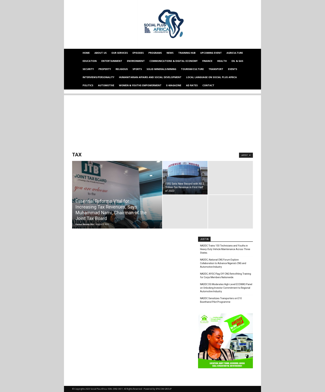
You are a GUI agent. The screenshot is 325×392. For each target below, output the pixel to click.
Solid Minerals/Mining (161, 69)
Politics (88, 85)
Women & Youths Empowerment (140, 85)
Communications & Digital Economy (173, 61)
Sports (137, 69)
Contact (208, 85)
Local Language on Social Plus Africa (211, 77)
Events (232, 69)
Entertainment (111, 61)
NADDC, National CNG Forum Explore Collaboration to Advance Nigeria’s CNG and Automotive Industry (223, 263)
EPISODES (138, 52)
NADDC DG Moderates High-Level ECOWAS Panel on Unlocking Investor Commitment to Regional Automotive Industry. (226, 288)
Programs (155, 52)
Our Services (119, 52)
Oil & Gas (237, 61)
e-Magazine (173, 85)
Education (90, 61)
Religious (122, 69)
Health (222, 61)
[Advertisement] (162, 119)
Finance (207, 61)
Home (86, 52)
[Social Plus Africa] (162, 24)
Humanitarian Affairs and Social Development (150, 77)
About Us (100, 52)
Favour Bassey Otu (84, 224)
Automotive (106, 85)
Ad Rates (192, 85)
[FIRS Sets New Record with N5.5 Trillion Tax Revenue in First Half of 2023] (185, 177)
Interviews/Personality (98, 77)
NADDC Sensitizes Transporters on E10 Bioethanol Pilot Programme (221, 300)
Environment (136, 61)
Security (88, 69)
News (170, 52)
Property (105, 69)
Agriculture (234, 52)
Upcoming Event (211, 52)
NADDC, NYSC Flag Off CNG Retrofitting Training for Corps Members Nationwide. (225, 275)
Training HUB (187, 52)
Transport (216, 69)
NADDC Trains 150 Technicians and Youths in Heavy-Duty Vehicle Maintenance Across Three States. (225, 249)
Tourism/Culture (192, 69)
